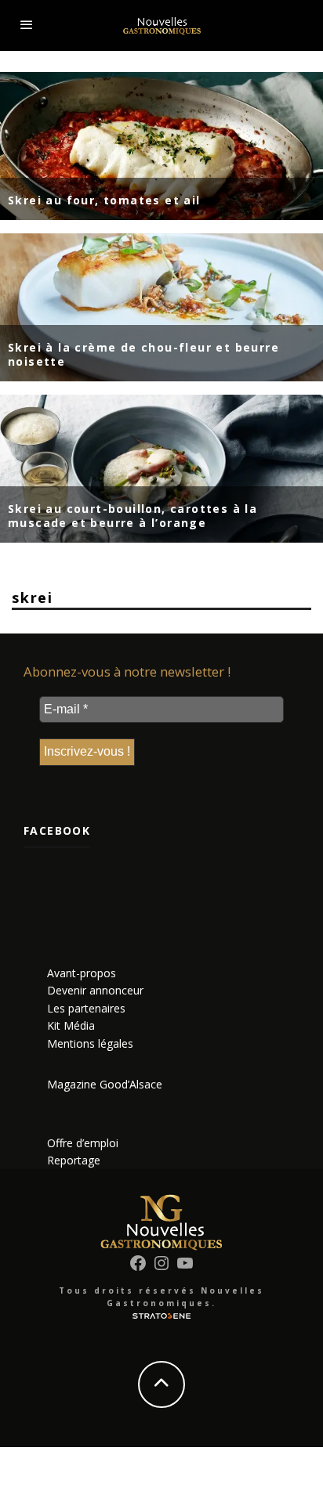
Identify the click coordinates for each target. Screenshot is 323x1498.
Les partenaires (86, 1008)
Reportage (73, 1160)
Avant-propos (81, 973)
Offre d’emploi (82, 1142)
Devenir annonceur (95, 990)
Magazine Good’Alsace (104, 1084)
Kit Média (71, 1025)
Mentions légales (90, 1043)
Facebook (57, 830)
